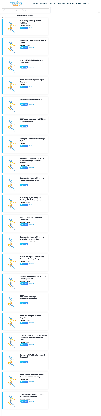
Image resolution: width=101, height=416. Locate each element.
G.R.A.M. (52, 3)
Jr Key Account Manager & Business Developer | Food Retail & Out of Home (33, 337)
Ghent (27, 379)
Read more (31, 27)
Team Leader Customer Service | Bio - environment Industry (32, 376)
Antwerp (27, 165)
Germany (27, 359)
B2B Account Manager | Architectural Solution (28, 297)
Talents (34, 3)
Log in (84, 3)
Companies (43, 3)
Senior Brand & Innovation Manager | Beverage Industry (33, 277)
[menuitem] (89, 5)
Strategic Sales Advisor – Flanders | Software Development (33, 395)
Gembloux (28, 25)
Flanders (27, 182)
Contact (78, 3)
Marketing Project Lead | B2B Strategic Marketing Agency (30, 199)
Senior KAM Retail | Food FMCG (31, 99)
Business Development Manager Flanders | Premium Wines (32, 179)
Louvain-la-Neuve (29, 123)
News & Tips (70, 3)
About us (61, 3)
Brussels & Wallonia (30, 241)
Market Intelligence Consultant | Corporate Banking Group (32, 258)
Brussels (27, 45)
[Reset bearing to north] (99, 14)
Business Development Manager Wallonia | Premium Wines (32, 238)
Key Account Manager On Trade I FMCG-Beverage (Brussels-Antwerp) (32, 160)
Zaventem (28, 300)
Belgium (27, 342)
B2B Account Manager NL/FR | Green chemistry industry (33, 120)
